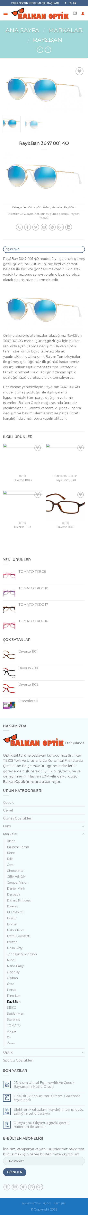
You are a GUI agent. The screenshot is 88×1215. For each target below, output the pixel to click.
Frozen (12, 942)
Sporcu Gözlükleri (18, 1060)
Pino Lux (13, 996)
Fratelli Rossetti (18, 936)
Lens (7, 826)
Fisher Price (16, 930)
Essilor (12, 918)
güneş (44, 213)
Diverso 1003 (23, 480)
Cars (10, 865)
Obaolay (13, 972)
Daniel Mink (16, 888)
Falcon (12, 924)
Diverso (12, 906)
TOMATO (14, 1025)
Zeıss (11, 1043)
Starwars (13, 1019)
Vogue (12, 1031)
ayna (30, 213)
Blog (47, 1203)
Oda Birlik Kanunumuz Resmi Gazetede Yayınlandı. (47, 1098)
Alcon (11, 841)
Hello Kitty (15, 948)
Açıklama (13, 249)
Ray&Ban (47, 39)
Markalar (65, 30)
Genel (8, 810)
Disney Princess (19, 900)
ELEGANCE (15, 912)
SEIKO (11, 1007)
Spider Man (15, 1013)
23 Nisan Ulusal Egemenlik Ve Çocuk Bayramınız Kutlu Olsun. (44, 1085)
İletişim (60, 1203)
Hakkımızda (31, 1203)
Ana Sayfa (22, 30)
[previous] (10, 89)
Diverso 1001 (65, 527)
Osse (10, 984)
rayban (75, 213)
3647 (23, 213)
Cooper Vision (17, 882)
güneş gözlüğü (59, 213)
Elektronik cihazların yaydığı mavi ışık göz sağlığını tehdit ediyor (49, 1111)
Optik (8, 1052)
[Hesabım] (83, 13)
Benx (11, 853)
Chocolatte (15, 871)
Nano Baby (15, 966)
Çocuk (8, 803)
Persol (12, 990)
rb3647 (44, 217)
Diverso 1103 (22, 527)
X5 (8, 1037)
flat (37, 213)
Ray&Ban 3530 (65, 480)
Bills (10, 859)
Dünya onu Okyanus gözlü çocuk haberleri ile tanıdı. (42, 1125)
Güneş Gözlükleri (39, 207)
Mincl (11, 960)
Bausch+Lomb (18, 847)
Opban (12, 978)
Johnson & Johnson (22, 954)
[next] (78, 89)
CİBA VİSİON (16, 877)
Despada (13, 894)
